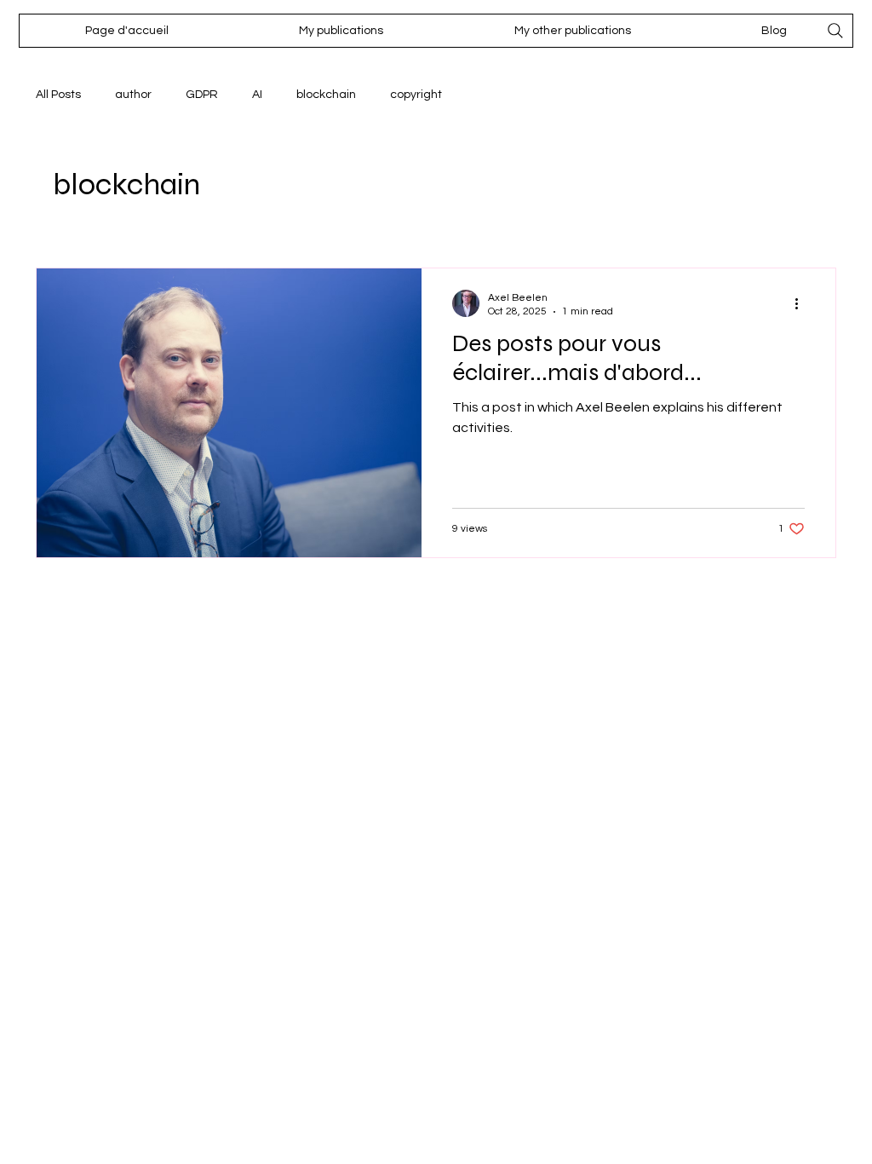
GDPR (202, 95)
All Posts (58, 95)
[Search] (835, 31)
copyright (416, 95)
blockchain (326, 95)
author (133, 95)
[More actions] (802, 303)
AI (257, 95)
